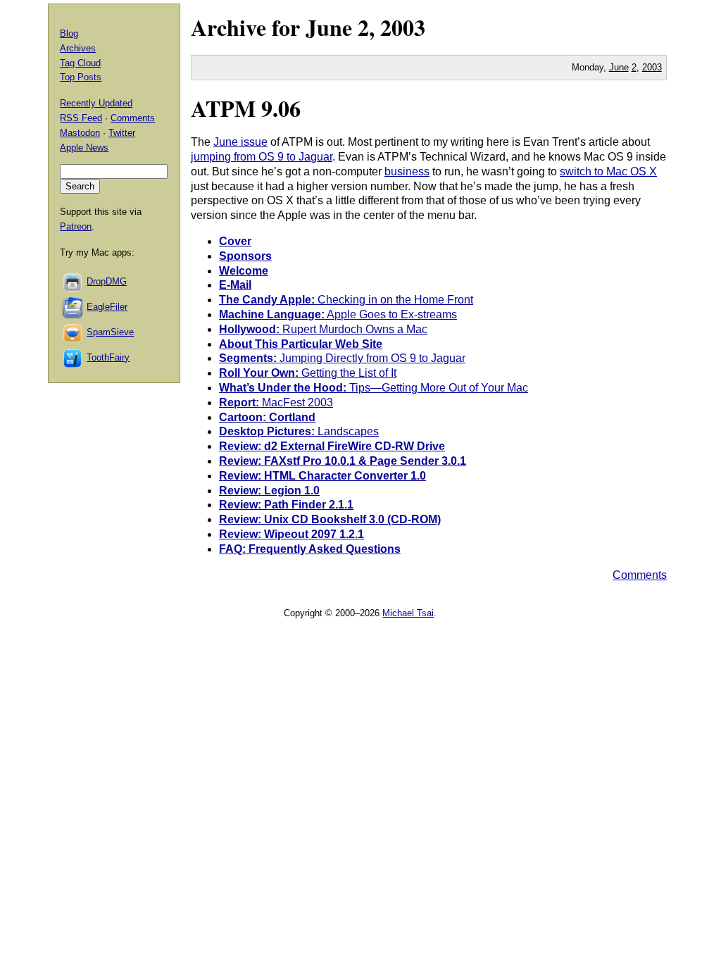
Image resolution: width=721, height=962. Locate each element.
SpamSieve (110, 332)
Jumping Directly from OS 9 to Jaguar (342, 358)
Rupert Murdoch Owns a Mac (323, 329)
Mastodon (80, 132)
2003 (402, 27)
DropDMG (107, 281)
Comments (640, 575)
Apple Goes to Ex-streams (338, 314)
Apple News (84, 147)
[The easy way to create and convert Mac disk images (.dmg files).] (73, 281)
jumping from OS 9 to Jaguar (261, 157)
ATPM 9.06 (246, 108)
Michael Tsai (408, 613)
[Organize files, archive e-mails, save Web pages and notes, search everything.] (73, 306)
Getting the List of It (307, 373)
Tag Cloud (80, 63)
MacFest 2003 (276, 402)
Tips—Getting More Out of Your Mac (373, 388)
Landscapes (299, 431)
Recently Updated (96, 103)
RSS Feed (81, 118)
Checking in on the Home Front (346, 300)
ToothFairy (108, 357)
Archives (78, 48)
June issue (240, 142)
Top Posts (80, 77)
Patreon (76, 226)
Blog (69, 33)
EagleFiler (107, 306)
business (407, 171)
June (329, 27)
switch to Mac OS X (608, 171)
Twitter (121, 132)
